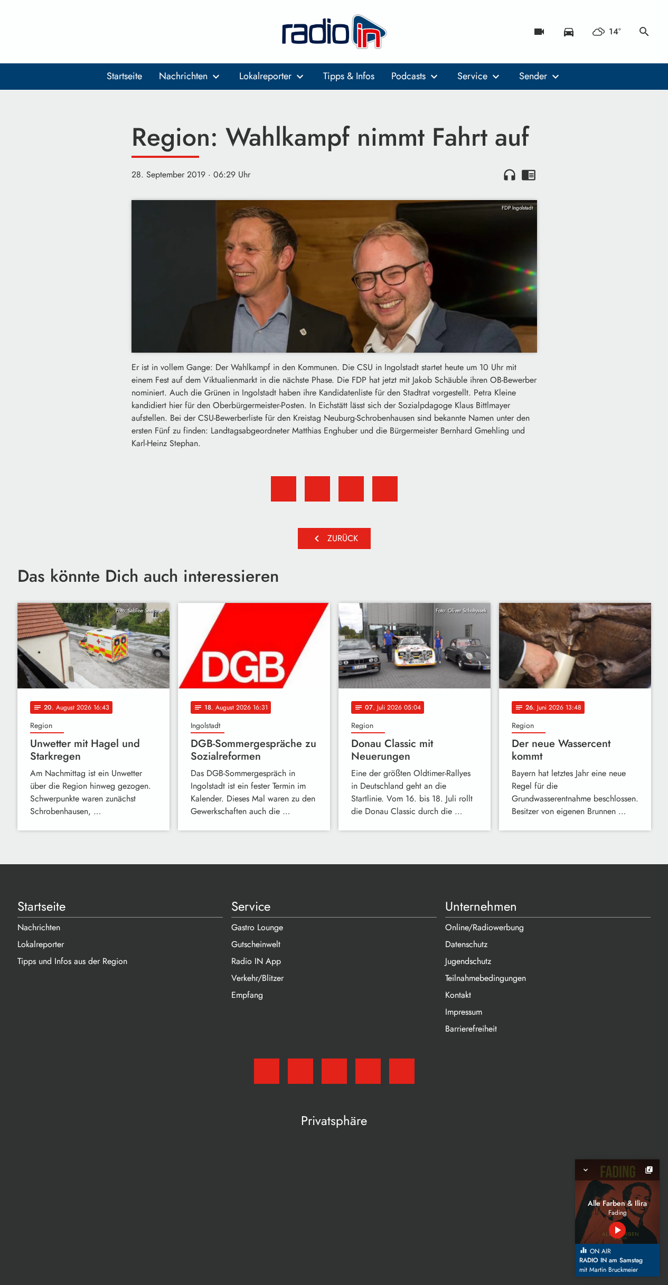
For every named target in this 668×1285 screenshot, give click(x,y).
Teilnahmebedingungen (485, 978)
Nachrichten (183, 76)
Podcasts (408, 76)
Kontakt (458, 995)
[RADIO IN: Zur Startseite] (334, 32)
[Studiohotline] (112, 31)
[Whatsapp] (91, 31)
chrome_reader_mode (528, 174)
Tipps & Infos (348, 76)
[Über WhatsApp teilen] (351, 489)
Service (472, 76)
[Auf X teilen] (317, 489)
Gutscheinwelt (255, 944)
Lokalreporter (265, 76)
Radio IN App (256, 961)
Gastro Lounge (257, 927)
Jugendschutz (468, 961)
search (644, 31)
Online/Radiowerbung (484, 927)
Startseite (124, 76)
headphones (509, 174)
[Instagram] (70, 31)
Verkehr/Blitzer (257, 978)
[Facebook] (49, 31)
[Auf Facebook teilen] (283, 489)
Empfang (247, 995)
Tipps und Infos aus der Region (72, 961)
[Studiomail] (28, 31)
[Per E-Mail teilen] (385, 489)
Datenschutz (466, 944)
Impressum (463, 1012)
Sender (533, 76)
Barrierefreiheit (471, 1029)
